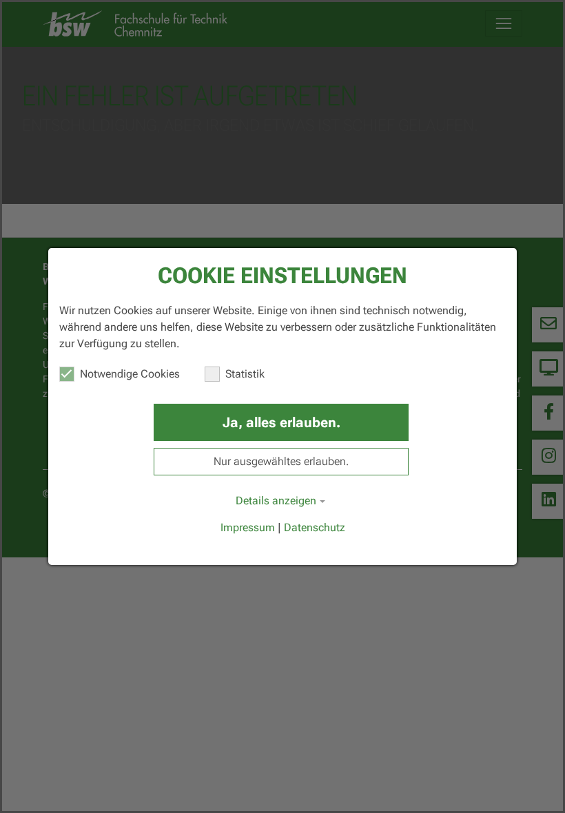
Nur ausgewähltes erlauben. (281, 461)
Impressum (247, 527)
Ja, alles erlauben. (281, 422)
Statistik (245, 373)
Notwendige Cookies (130, 373)
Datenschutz (314, 527)
